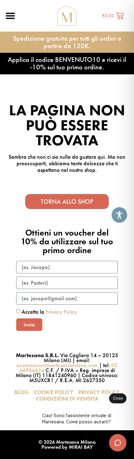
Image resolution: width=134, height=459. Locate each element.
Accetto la (49, 311)
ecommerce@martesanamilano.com (57, 365)
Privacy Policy (61, 311)
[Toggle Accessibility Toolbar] (119, 215)
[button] (10, 15)
